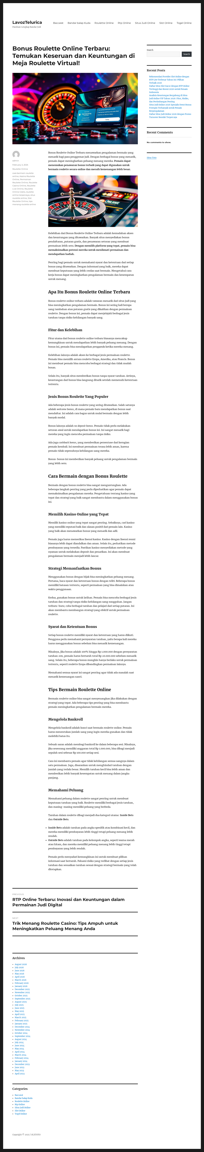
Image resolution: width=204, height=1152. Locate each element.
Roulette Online (104, 23)
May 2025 (19, 1011)
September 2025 (22, 998)
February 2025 (22, 1020)
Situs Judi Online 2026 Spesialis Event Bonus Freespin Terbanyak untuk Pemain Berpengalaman (170, 108)
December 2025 (22, 989)
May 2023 (19, 1070)
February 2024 (22, 1058)
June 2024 (19, 1045)
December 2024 (22, 1027)
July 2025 (19, 1005)
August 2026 (21, 964)
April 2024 (20, 1052)
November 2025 (22, 992)
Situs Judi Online (145, 23)
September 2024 (22, 1036)
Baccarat (58, 23)
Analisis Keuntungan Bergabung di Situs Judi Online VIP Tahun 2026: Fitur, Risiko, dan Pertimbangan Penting (169, 98)
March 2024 (20, 1055)
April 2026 (20, 977)
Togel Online (184, 23)
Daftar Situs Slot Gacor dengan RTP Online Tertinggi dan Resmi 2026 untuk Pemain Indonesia (169, 89)
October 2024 (21, 1033)
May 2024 (19, 1048)
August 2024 (21, 1039)
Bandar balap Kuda (79, 23)
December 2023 (22, 1064)
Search (150, 50)
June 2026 (19, 970)
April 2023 (19, 1073)
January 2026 (21, 986)
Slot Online (165, 23)
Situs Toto (152, 157)
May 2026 (19, 973)
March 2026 (20, 980)
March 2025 (20, 1017)
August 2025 (21, 1002)
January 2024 (21, 1061)
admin (15, 160)
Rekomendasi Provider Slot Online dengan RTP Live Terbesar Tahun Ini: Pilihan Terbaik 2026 (169, 79)
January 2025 (21, 1023)
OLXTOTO (35, 1134)
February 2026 (22, 983)
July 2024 (19, 1042)
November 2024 (22, 1030)
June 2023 (19, 1067)
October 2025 (21, 995)
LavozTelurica (27, 22)
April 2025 (20, 1014)
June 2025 (19, 1008)
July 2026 (19, 967)
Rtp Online (124, 23)
